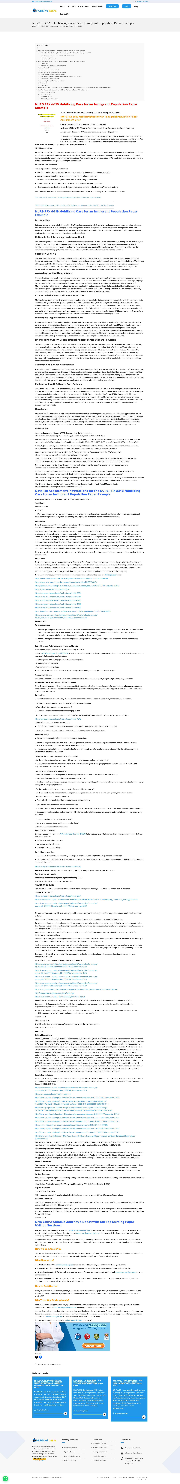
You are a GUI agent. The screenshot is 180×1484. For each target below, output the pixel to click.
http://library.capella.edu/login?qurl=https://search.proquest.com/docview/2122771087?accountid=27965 (77, 1118)
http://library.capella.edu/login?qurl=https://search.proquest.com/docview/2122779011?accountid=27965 (77, 1098)
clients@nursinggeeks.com (43, 1)
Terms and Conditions (103, 1477)
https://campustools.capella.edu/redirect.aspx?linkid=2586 (58, 593)
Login (126, 6)
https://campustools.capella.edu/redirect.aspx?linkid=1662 (58, 604)
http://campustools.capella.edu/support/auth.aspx (54, 993)
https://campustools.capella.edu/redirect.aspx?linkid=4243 (58, 600)
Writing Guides (55, 1364)
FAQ (114, 1477)
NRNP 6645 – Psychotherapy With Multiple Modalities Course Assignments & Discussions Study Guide (88, 1382)
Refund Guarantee (142, 1477)
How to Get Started (46, 96)
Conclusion (45, 83)
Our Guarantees (143, 1480)
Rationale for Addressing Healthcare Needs (53, 65)
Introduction (44, 63)
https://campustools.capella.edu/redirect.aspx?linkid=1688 (58, 608)
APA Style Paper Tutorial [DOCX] (55, 653)
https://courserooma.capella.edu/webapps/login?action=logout (60, 997)
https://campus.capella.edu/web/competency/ (53, 1094)
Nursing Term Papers (99, 1443)
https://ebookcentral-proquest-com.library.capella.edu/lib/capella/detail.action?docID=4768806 (73, 611)
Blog (136, 7)
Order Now (112, 6)
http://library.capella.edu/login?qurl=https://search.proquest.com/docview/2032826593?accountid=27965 (77, 586)
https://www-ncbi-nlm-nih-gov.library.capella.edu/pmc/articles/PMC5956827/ (66, 582)
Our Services (83, 7)
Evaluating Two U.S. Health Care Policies (52, 81)
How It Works (97, 7)
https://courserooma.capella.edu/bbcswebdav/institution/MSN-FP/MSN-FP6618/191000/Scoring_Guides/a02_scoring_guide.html (86, 900)
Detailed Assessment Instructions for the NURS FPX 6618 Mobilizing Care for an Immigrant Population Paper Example (74, 87)
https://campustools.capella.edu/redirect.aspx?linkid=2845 (58, 597)
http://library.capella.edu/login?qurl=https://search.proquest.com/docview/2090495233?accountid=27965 (77, 1121)
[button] (5, 1478)
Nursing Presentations (100, 1452)
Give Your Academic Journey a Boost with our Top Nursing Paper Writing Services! (63, 90)
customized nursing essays (125, 1272)
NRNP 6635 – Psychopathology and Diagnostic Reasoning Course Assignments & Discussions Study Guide (127, 1382)
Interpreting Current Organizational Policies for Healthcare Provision (61, 76)
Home (62, 7)
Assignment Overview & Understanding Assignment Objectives (59, 55)
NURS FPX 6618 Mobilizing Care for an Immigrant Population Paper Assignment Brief (66, 53)
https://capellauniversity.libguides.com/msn (52, 589)
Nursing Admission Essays (72, 1456)
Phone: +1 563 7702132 (132, 1448)
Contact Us (65, 14)
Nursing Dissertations (100, 1447)
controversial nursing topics (80, 1230)
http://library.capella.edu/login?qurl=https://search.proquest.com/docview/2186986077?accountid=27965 (77, 1114)
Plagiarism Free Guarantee (126, 1477)
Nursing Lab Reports (99, 1456)
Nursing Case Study (70, 1460)
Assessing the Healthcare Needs (50, 70)
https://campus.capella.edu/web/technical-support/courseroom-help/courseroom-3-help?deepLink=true (76, 989)
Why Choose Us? (46, 94)
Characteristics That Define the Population (53, 72)
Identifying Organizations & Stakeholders (52, 74)
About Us (71, 7)
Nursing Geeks (59, 1477)
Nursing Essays (97, 1439)
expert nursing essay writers (87, 1233)
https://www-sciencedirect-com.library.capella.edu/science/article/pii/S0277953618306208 (71, 578)
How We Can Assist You (48, 92)
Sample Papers (45, 1364)
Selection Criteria (46, 68)
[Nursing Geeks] (44, 10)
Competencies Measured (50, 59)
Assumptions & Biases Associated (50, 78)
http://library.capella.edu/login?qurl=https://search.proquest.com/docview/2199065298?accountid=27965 (77, 1132)
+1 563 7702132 (142, 1)
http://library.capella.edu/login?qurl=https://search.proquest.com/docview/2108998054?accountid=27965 (77, 1129)
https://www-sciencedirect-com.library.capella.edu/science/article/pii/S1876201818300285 (71, 1125)
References (45, 85)
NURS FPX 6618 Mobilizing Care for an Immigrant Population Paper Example (61, 26)
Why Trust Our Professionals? (49, 98)
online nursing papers (64, 1265)
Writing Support (111, 575)
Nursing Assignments (70, 1447)
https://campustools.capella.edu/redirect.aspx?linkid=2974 (58, 896)
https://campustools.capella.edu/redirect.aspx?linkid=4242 (58, 719)
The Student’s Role (48, 57)
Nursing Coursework (99, 1460)
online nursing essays (54, 1317)
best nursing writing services (65, 1307)
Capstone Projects (69, 1452)
